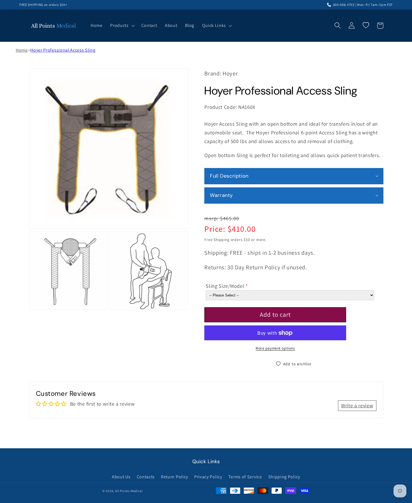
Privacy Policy (208, 477)
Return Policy (174, 477)
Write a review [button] (357, 405)
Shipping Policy (284, 477)
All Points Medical (129, 491)
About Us (121, 477)
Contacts (146, 477)
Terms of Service (245, 477)
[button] (121, 25)
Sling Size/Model (225, 285)
